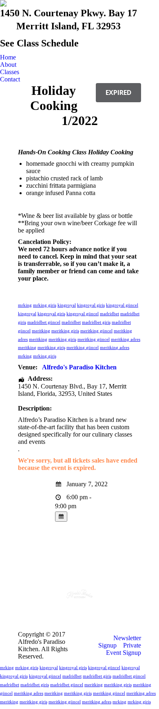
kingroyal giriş (91, 305)
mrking (25, 305)
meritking (41, 330)
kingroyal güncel (122, 305)
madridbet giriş (96, 322)
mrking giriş (44, 305)
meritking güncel (96, 330)
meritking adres (125, 339)
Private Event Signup (123, 649)
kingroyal (66, 305)
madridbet (109, 313)
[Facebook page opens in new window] (73, 608)
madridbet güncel (43, 322)
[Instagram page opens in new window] (85, 608)
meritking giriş (65, 330)
